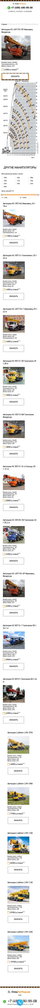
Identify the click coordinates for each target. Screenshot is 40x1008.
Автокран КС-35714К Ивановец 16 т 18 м (19, 205)
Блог (20, 995)
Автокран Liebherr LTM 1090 (20, 784)
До (20, 197)
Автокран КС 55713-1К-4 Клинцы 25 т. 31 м (19, 467)
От (2, 197)
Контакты (19, 11)
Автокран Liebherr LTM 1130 (20, 882)
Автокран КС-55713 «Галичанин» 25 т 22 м (20, 256)
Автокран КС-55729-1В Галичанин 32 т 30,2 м (20, 521)
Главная (4, 24)
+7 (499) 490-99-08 (22, 8)
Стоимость (11, 11)
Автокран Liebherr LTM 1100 (20, 833)
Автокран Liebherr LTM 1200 (20, 932)
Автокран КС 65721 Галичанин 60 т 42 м (20, 680)
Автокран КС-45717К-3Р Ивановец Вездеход (18, 575)
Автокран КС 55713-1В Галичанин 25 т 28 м (19, 362)
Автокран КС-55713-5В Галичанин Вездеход (18, 416)
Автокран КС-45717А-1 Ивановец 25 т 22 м (20, 310)
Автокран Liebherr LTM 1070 (20, 733)
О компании (28, 11)
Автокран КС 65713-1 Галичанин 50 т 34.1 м (19, 626)
